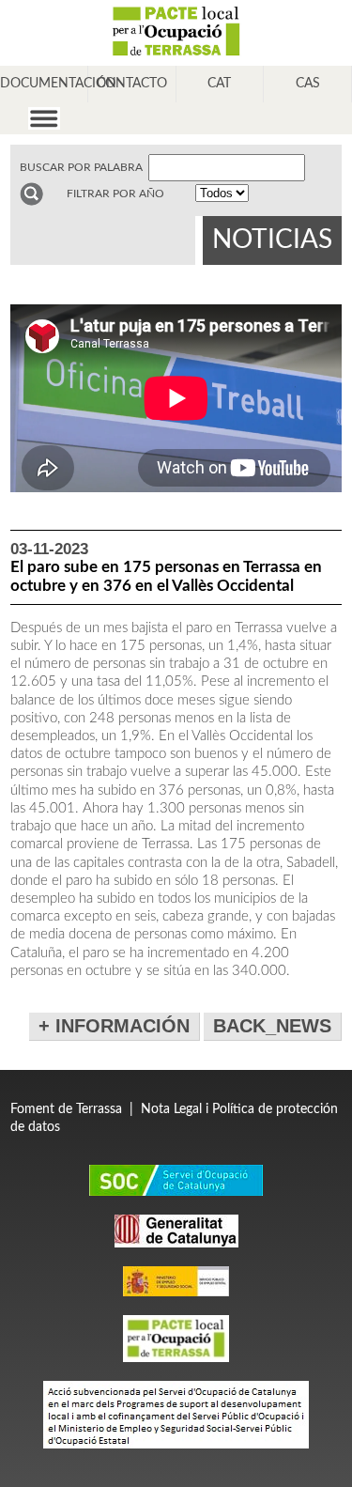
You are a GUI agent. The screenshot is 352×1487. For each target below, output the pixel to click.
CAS (308, 83)
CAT (219, 83)
